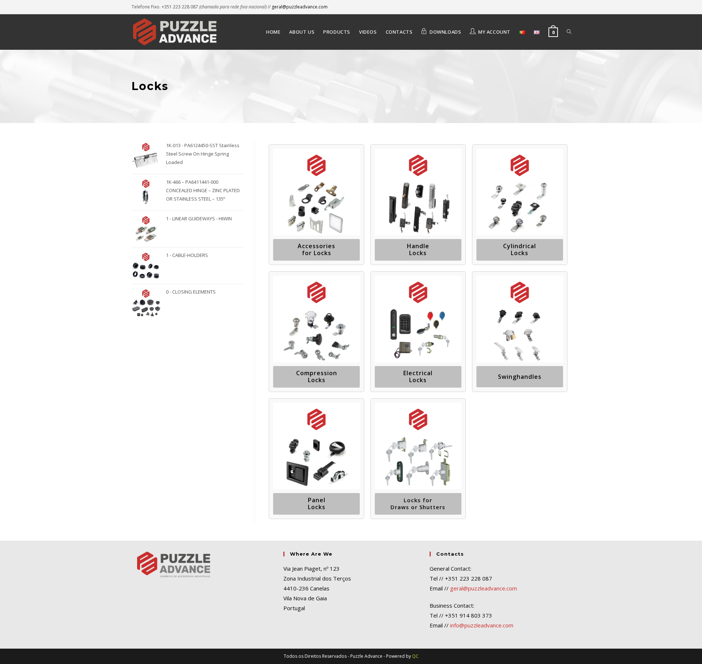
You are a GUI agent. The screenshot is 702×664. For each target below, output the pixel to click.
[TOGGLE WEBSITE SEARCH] (569, 31)
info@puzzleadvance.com (481, 625)
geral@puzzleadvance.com (300, 7)
